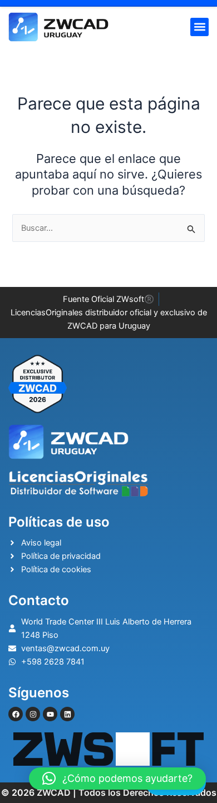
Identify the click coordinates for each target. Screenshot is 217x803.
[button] (199, 27)
